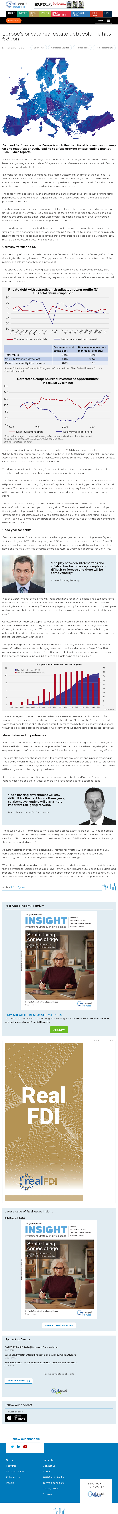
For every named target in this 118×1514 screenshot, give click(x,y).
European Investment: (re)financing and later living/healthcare (40, 1356)
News (9, 1460)
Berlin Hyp (38, 47)
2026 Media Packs (53, 1477)
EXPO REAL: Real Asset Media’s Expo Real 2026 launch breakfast (41, 1364)
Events (45, 13)
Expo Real (94, 14)
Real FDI (32, 14)
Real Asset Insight (104, 47)
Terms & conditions (53, 1482)
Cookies (47, 1494)
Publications (13, 1477)
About (46, 1471)
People (10, 1482)
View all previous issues (59, 1325)
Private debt (82, 47)
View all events (16, 1380)
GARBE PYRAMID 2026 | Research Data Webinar (31, 1348)
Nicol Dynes (18, 887)
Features (11, 1465)
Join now (59, 1029)
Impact (23, 13)
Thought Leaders (16, 1471)
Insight (12, 13)
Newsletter (59, 14)
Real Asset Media (78, 14)
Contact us (49, 1465)
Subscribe (13, 20)
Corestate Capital (60, 47)
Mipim (107, 13)
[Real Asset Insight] (16, 4)
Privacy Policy (50, 1488)
